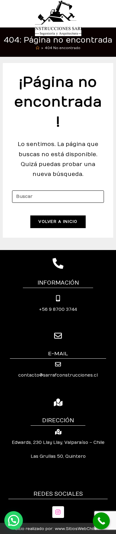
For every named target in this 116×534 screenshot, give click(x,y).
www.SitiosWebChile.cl (78, 528)
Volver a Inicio (58, 221)
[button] (13, 520)
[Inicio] (37, 48)
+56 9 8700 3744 (58, 309)
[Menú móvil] (110, 13)
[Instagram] (58, 512)
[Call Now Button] (101, 520)
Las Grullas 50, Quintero (58, 456)
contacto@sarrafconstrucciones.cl (58, 375)
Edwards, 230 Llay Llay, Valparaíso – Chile (58, 442)
